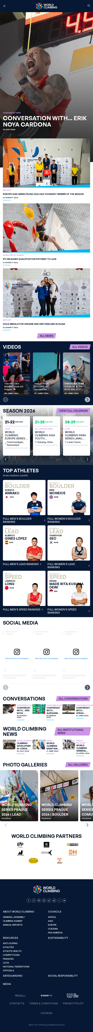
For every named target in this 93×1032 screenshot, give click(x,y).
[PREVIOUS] (5, 399)
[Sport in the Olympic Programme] (20, 996)
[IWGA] (73, 996)
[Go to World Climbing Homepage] (46, 6)
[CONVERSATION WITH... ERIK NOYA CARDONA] (46, 90)
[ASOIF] (46, 996)
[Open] (15, 6)
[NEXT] (87, 399)
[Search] (88, 5)
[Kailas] (46, 845)
